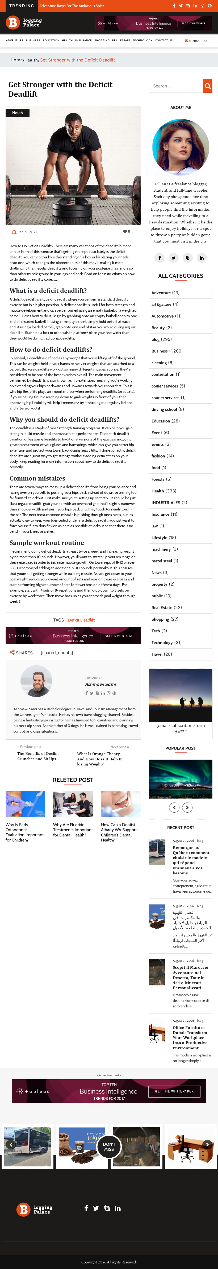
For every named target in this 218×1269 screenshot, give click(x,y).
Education (51, 40)
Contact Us (164, 40)
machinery (161, 549)
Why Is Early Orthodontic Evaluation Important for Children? (25, 832)
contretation (163, 374)
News (157, 572)
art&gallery (161, 304)
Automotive (163, 316)
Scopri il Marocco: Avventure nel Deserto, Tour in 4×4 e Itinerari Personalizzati (190, 977)
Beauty (158, 327)
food (156, 467)
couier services (165, 386)
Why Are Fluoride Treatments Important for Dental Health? (73, 829)
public (157, 595)
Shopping (102, 40)
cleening (159, 362)
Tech (156, 630)
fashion (158, 456)
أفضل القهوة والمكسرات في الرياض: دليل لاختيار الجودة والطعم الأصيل (192, 920)
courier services (165, 397)
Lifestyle (159, 537)
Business (33, 40)
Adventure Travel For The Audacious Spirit (71, 5)
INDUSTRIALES (166, 502)
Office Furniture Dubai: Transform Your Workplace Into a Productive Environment (190, 1037)
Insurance (83, 40)
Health (67, 40)
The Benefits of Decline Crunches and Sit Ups (38, 756)
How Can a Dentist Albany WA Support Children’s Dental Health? (119, 832)
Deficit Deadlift (81, 620)
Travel (157, 654)
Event (157, 432)
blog (156, 339)
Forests (158, 479)
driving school (164, 409)
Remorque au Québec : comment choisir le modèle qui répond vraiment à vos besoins (191, 860)
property (159, 584)
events (158, 444)
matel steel (162, 560)
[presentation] (174, 808)
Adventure (14, 40)
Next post (119, 746)
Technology (143, 40)
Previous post (29, 746)
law (155, 525)
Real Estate (121, 40)
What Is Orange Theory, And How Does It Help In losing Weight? (100, 758)
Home (17, 59)
